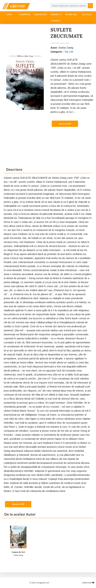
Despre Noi (71, 14)
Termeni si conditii (55, 17)
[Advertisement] (48, 149)
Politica (86, 14)
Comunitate (40, 14)
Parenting (25, 14)
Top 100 (68, 51)
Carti (9, 14)
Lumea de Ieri (18, 552)
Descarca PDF (65, 124)
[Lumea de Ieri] (18, 537)
